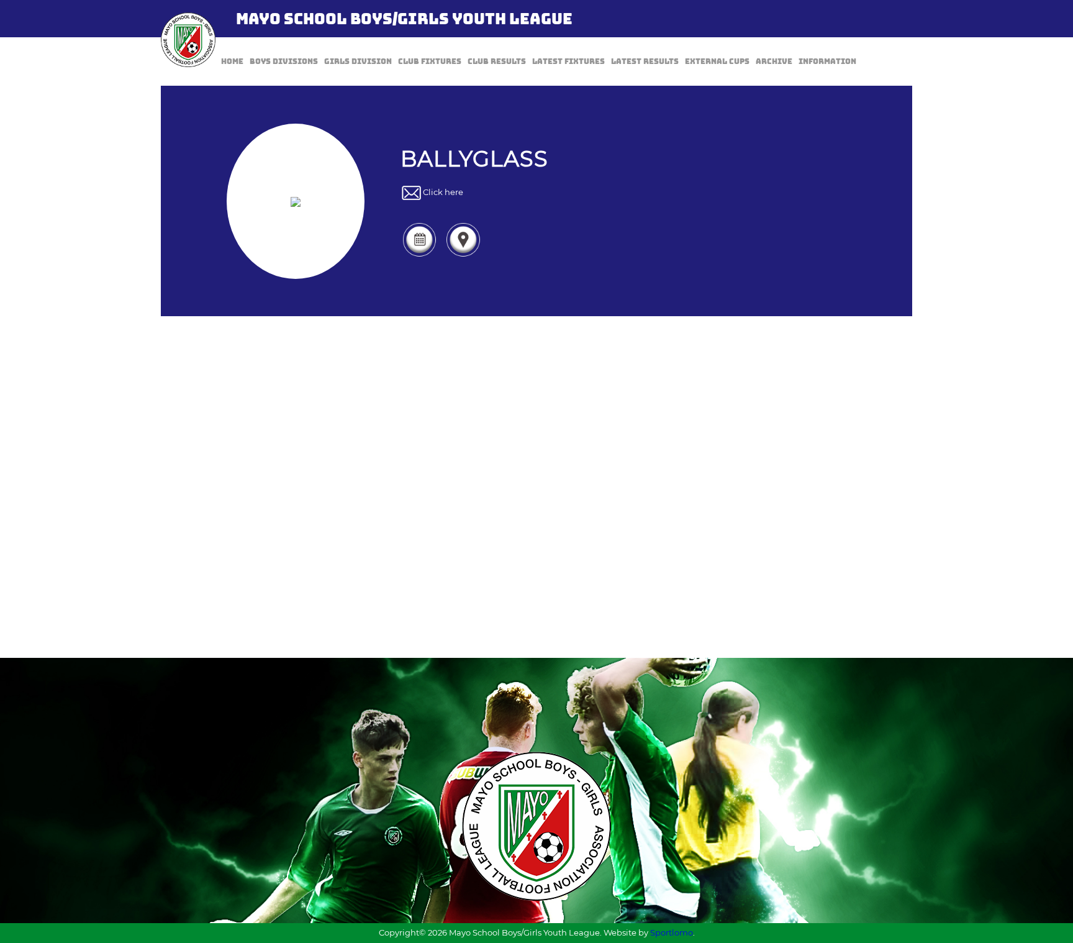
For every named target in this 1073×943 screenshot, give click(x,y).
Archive (774, 61)
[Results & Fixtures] (419, 255)
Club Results (497, 61)
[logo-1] (188, 39)
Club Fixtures (429, 61)
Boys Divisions (284, 61)
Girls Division (358, 61)
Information (827, 61)
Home (232, 61)
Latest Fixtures (568, 61)
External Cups (717, 61)
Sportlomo (671, 932)
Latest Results (645, 61)
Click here (443, 193)
